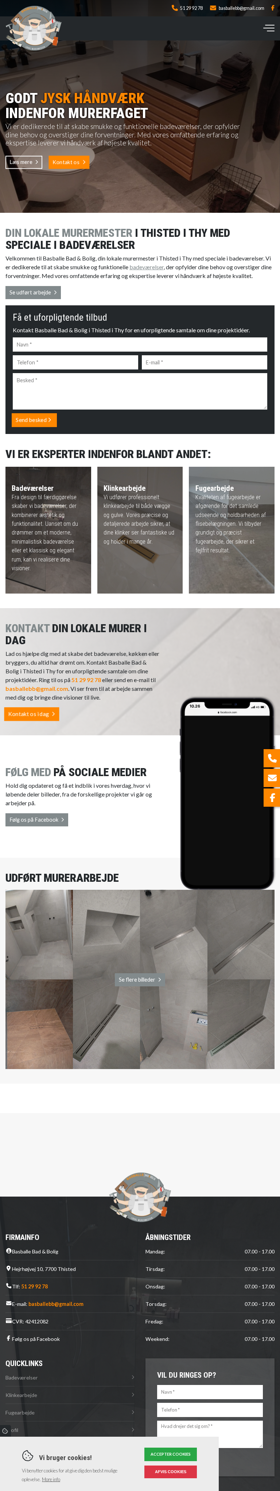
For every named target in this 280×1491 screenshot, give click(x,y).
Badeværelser (21, 1377)
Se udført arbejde (30, 292)
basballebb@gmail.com (241, 8)
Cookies (5, 1431)
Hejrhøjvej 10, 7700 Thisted (44, 1269)
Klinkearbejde (21, 1395)
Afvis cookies (170, 1472)
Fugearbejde (20, 1412)
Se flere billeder (137, 980)
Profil (11, 1430)
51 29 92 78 (191, 8)
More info (51, 1479)
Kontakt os (65, 162)
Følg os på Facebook (33, 820)
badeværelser (146, 266)
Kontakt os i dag (28, 714)
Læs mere (20, 162)
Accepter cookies (171, 1454)
